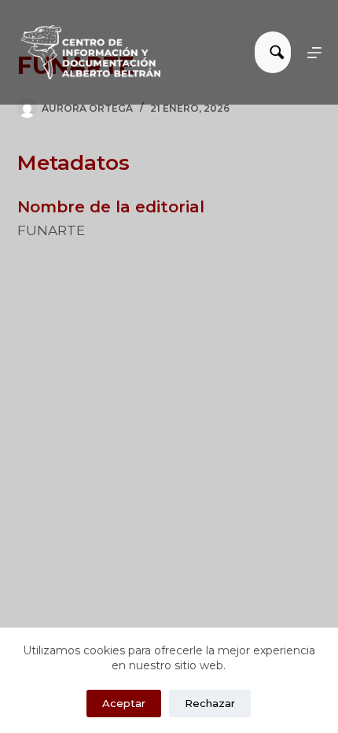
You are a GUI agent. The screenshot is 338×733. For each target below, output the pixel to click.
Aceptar (123, 703)
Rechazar (210, 703)
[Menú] (314, 53)
